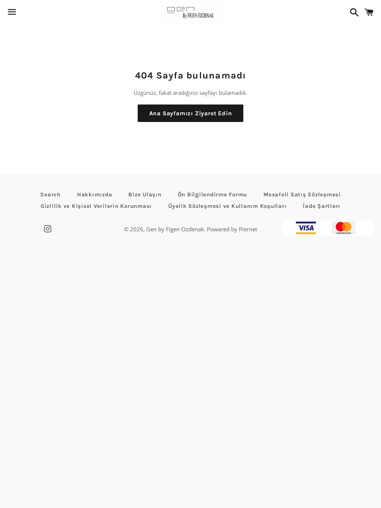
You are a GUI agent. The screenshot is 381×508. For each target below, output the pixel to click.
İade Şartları (321, 206)
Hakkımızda (94, 194)
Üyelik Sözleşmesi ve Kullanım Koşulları (227, 206)
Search (50, 194)
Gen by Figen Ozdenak (175, 229)
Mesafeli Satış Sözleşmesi (302, 194)
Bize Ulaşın (144, 194)
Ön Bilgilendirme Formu (212, 194)
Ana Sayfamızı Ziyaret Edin (190, 113)
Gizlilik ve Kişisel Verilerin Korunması (96, 206)
